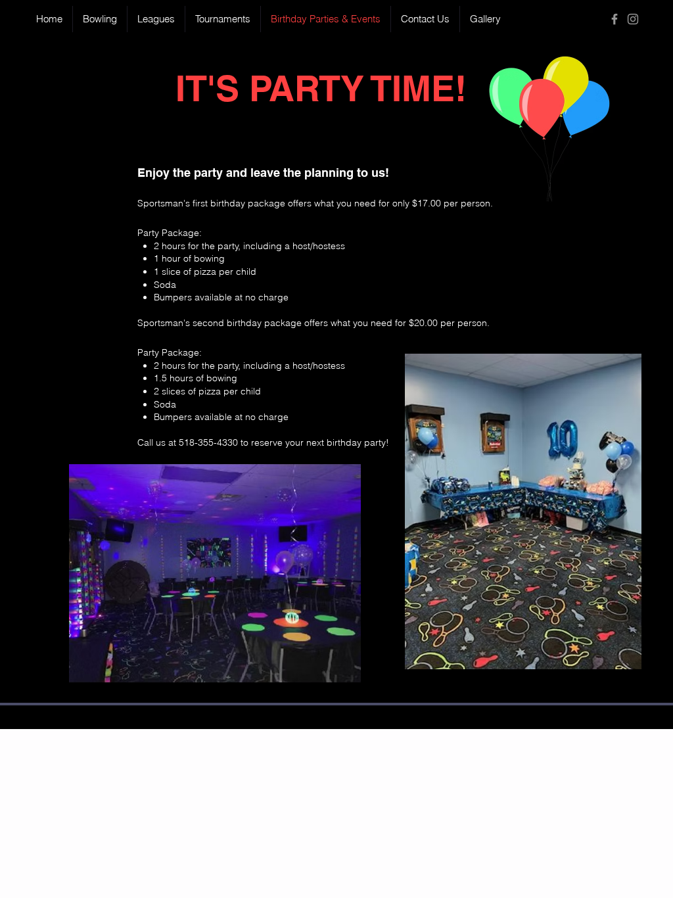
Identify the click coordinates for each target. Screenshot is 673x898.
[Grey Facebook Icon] (614, 19)
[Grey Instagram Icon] (633, 19)
